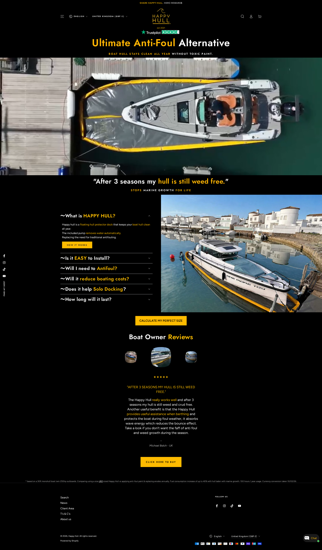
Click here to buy (161, 462)
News (63, 502)
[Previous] (123, 357)
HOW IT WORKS (77, 245)
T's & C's (65, 513)
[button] (242, 16)
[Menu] (62, 16)
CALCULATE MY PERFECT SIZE (161, 321)
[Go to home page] (161, 16)
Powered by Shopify (69, 541)
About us (65, 519)
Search (64, 497)
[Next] (198, 357)
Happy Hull (73, 536)
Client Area (67, 508)
